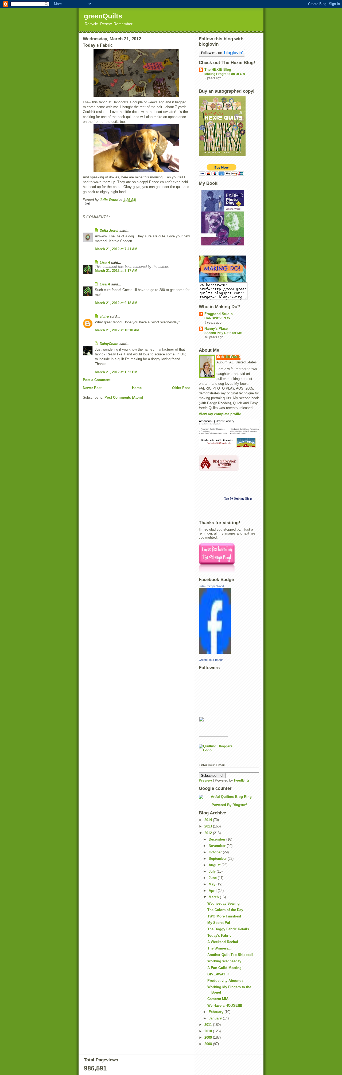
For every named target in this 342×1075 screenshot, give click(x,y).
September (218, 859)
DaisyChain (109, 344)
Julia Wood (231, 357)
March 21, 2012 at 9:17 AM (116, 271)
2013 (208, 826)
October (216, 852)
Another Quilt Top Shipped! (230, 955)
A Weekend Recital (222, 942)
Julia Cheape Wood (211, 586)
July (213, 871)
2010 (208, 1031)
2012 (208, 833)
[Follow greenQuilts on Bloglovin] (229, 53)
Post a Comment (96, 380)
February (216, 1012)
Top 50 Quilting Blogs (238, 498)
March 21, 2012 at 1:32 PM (116, 372)
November (218, 846)
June (213, 878)
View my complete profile (220, 414)
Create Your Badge (211, 659)
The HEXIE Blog (217, 70)
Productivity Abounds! (225, 981)
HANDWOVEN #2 (217, 318)
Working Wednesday (224, 961)
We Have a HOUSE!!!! (224, 1005)
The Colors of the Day (225, 910)
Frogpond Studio (218, 314)
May (212, 884)
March (214, 897)
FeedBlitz (242, 780)
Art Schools (240, 488)
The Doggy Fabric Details (228, 929)
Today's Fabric (219, 935)
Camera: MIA (217, 999)
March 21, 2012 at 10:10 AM (117, 330)
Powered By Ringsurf (229, 805)
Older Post (181, 388)
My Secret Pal (218, 923)
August (215, 865)
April (213, 891)
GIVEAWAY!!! (218, 974)
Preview (205, 780)
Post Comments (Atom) (123, 397)
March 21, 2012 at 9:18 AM (116, 303)
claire (104, 317)
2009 (208, 1037)
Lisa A (105, 263)
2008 (208, 1044)
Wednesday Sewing (223, 903)
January (216, 1018)
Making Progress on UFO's (224, 74)
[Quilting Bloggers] (229, 752)
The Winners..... (220, 948)
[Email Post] (136, 203)
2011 (208, 1025)
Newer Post (92, 388)
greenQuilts (103, 16)
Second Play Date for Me (223, 333)
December (217, 839)
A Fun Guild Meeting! (225, 968)
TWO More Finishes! (224, 916)
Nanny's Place (216, 329)
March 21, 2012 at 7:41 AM (116, 249)
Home (137, 388)
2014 (208, 820)
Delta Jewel (109, 231)
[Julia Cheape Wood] (229, 621)
